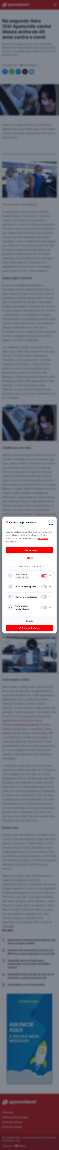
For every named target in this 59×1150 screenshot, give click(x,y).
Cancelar (30, 621)
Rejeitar (29, 558)
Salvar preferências (31, 628)
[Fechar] (51, 522)
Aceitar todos (31, 550)
